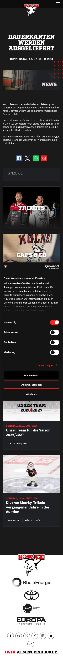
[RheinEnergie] (31, 582)
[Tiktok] (30, 644)
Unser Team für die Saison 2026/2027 (28, 432)
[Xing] (35, 636)
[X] (26, 636)
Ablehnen (31, 394)
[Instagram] (18, 636)
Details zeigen (45, 365)
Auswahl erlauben (31, 384)
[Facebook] (10, 636)
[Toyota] (31, 595)
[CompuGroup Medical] (31, 608)
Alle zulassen (31, 375)
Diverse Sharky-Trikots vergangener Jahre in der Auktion (27, 507)
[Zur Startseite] (31, 10)
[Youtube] (51, 636)
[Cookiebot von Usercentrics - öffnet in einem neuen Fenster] (45, 267)
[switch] (54, 332)
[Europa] (31, 621)
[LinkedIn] (43, 636)
